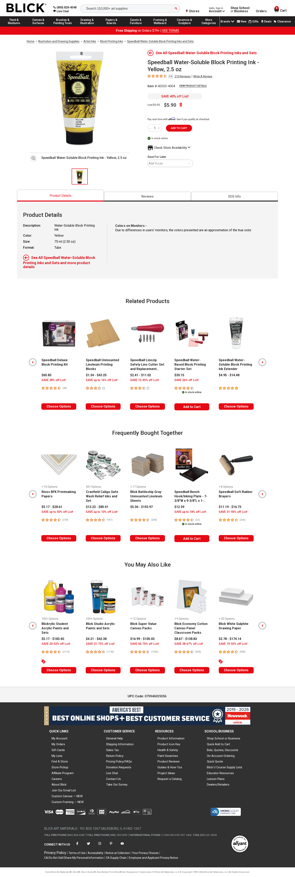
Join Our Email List (64, 790)
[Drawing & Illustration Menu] (87, 26)
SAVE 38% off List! (54, 380)
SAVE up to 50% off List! (57, 512)
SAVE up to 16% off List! (102, 380)
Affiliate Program (63, 773)
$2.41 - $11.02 (140, 375)
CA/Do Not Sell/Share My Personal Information (74, 857)
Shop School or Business (223, 738)
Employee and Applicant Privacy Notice (153, 857)
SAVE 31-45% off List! (233, 512)
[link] (61, 11)
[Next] (262, 362)
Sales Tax (112, 750)
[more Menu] (208, 26)
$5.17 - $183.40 (53, 639)
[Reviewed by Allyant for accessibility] (240, 844)
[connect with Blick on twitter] (88, 846)
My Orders (58, 744)
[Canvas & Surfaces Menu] (38, 26)
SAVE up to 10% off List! (102, 512)
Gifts (255, 21)
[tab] (60, 196)
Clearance (284, 21)
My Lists (57, 756)
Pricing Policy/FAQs (119, 761)
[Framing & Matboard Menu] (160, 26)
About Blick (59, 784)
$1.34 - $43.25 (96, 375)
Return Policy (114, 756)
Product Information (171, 738)
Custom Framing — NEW (68, 802)
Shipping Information (120, 744)
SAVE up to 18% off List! (190, 512)
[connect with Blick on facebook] (77, 846)
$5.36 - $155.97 (141, 507)
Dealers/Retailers (218, 784)
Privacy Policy (55, 853)
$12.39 (179, 507)
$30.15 (179, 375)
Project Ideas (166, 773)
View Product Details (193, 85)
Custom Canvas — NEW (67, 796)
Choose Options (59, 406)
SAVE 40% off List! (175, 96)
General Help (114, 738)
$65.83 (46, 375)
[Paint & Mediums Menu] (14, 26)
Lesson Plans (216, 779)
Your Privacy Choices (145, 853)
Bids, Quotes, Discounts (222, 750)
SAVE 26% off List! (186, 380)
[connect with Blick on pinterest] (111, 846)
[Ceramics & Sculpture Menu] (184, 26)
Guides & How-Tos (170, 767)
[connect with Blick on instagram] (100, 846)
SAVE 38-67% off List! (188, 644)
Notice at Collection (118, 853)
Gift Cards (58, 750)
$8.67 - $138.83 (185, 639)
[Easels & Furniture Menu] (135, 26)
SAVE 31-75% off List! (100, 644)
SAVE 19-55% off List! (233, 644)
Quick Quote (215, 761)
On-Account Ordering (221, 756)
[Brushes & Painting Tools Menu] (62, 26)
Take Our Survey (116, 784)
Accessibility (95, 853)
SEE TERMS (170, 30)
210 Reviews (183, 76)
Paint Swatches (168, 756)
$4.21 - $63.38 (96, 639)
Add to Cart (191, 407)
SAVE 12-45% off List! (144, 380)
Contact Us (113, 779)
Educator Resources (220, 773)
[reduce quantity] (151, 128)
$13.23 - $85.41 (97, 507)
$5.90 (170, 105)
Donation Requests (118, 767)
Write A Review (202, 76)
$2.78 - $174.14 (230, 639)
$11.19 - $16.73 (230, 507)
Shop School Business (240, 9)
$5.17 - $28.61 (52, 507)
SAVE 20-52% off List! (56, 644)
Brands (225, 21)
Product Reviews (169, 761)
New (243, 21)
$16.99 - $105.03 (142, 639)
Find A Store (60, 761)
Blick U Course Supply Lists (224, 767)
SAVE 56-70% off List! (144, 644)
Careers (57, 779)
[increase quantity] (159, 128)
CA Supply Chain (116, 857)
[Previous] (33, 362)
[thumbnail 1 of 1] (80, 176)
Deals (268, 21)
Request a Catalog (170, 779)
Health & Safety (168, 750)
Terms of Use (76, 853)
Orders (261, 11)
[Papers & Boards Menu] (111, 26)
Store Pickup (60, 767)
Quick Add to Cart (218, 744)
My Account (59, 738)
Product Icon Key (169, 744)
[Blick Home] (26, 8)
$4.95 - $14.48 (229, 375)
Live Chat (112, 773)
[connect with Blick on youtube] (122, 846)
